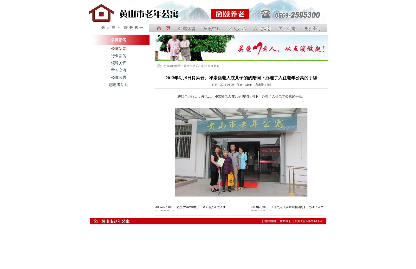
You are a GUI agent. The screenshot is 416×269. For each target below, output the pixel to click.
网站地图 (270, 221)
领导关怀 (118, 63)
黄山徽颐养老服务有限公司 (227, 26)
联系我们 (285, 221)
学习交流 (118, 70)
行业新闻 (118, 56)
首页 (186, 66)
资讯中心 (198, 66)
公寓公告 (118, 77)
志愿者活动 (118, 85)
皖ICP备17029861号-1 (308, 221)
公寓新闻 (118, 48)
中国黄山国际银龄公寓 (103, 26)
